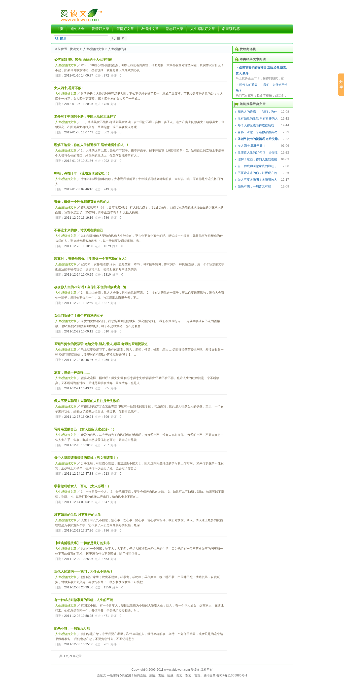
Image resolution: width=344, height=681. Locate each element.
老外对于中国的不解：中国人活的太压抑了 (85, 116)
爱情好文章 (100, 29)
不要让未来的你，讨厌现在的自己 (78, 230)
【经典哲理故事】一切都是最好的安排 (82, 543)
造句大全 (78, 29)
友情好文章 (150, 29)
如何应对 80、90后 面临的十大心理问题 (83, 59)
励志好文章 (174, 29)
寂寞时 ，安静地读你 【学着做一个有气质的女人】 (91, 258)
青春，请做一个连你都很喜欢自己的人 (82, 202)
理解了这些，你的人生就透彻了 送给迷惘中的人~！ (91, 145)
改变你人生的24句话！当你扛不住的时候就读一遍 (90, 287)
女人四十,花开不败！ (69, 88)
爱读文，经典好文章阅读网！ (80, 15)
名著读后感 (231, 29)
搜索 (118, 38)
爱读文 (74, 49)
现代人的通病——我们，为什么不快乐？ (262, 87)
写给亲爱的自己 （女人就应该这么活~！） (85, 429)
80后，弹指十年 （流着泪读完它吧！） (82, 173)
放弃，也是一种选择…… (72, 372)
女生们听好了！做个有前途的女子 (78, 315)
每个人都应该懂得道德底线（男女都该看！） (87, 458)
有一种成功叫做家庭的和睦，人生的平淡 (83, 600)
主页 (59, 29)
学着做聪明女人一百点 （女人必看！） (82, 486)
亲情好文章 (125, 29)
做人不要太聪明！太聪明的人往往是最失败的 (87, 401)
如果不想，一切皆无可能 (72, 628)
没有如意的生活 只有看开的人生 (77, 514)
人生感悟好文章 (202, 29)
